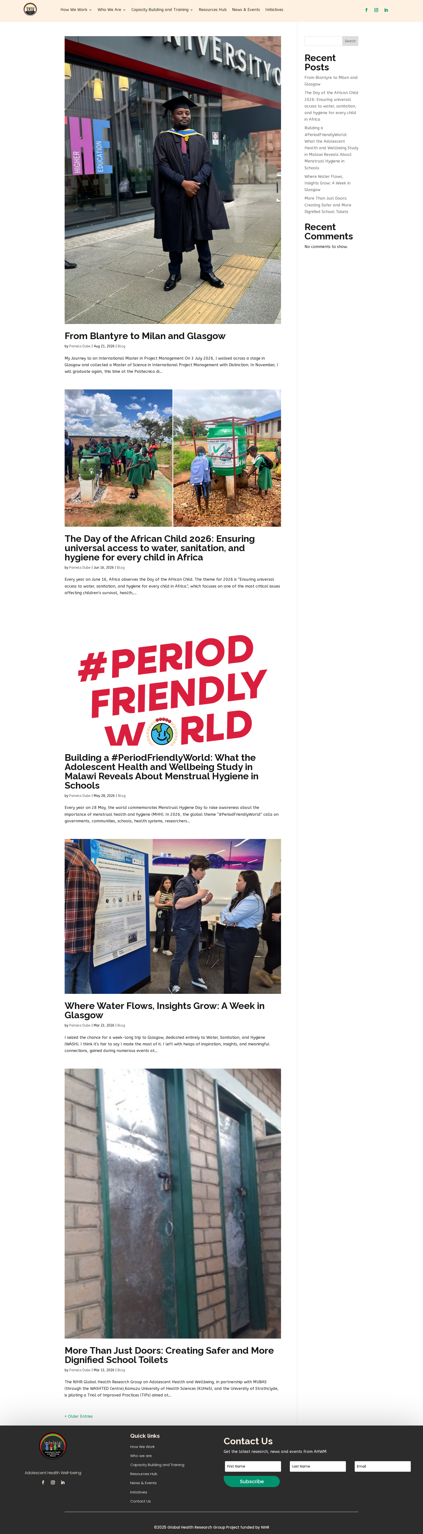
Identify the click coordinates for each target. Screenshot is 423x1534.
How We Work (73, 10)
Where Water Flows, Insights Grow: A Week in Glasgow (165, 1010)
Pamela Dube (80, 346)
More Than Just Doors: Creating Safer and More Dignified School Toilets (169, 1355)
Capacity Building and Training (159, 10)
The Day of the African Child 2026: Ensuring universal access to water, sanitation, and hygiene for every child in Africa (160, 548)
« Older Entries (79, 1416)
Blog (121, 346)
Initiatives (274, 10)
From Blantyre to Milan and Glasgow (145, 335)
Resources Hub (213, 10)
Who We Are (109, 10)
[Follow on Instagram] (376, 10)
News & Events (246, 10)
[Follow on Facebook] (366, 10)
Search (350, 41)
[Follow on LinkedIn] (386, 10)
